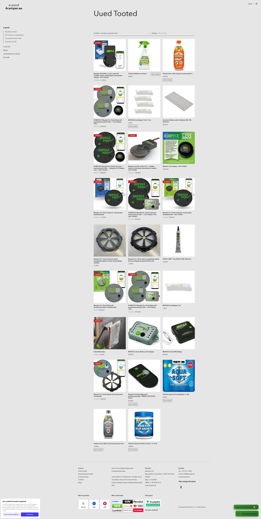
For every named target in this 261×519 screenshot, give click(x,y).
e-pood (6, 27)
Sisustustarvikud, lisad (13, 38)
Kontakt (6, 57)
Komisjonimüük (10, 42)
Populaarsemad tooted (85, 474)
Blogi (5, 50)
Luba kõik (29, 514)
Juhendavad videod (11, 54)
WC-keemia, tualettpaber (14, 35)
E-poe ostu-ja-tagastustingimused (122, 468)
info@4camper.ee (189, 474)
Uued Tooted (82, 471)
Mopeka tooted (11, 32)
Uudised (6, 46)
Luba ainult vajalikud (11, 514)
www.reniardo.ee (150, 485)
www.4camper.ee (184, 477)
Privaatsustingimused (118, 471)
